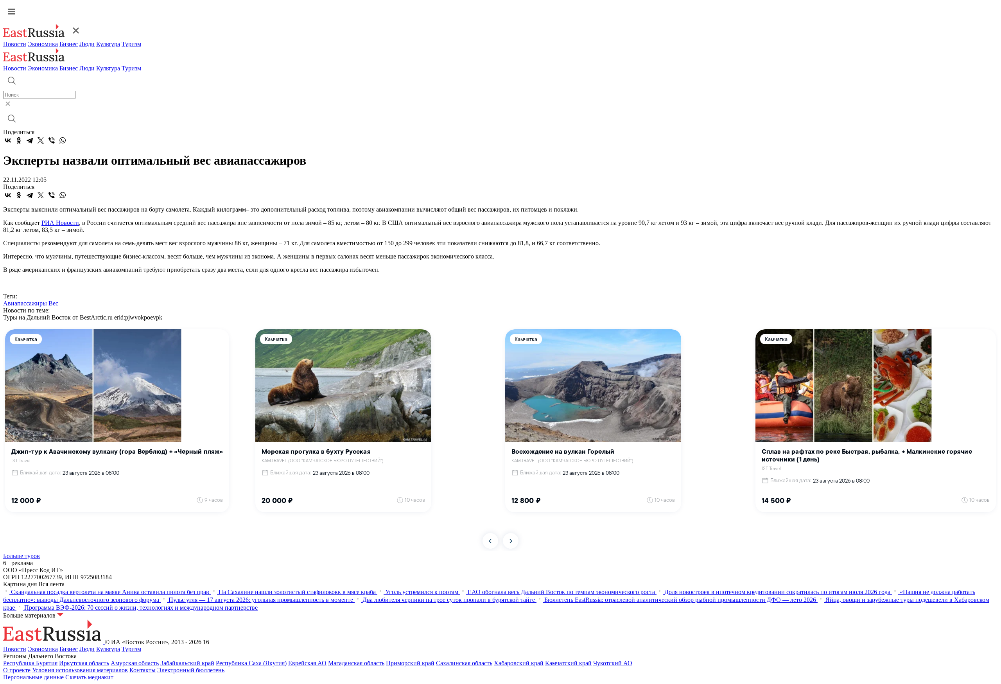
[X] (40, 140)
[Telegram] (29, 140)
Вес (53, 303)
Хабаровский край (519, 663)
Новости (14, 44)
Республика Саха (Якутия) (251, 663)
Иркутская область (84, 663)
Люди (87, 44)
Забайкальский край (187, 663)
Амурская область (135, 663)
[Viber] (51, 140)
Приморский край (410, 663)
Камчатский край (568, 663)
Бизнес (68, 44)
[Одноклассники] (18, 140)
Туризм (131, 44)
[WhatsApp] (62, 140)
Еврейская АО (307, 663)
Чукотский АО (612, 663)
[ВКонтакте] (8, 140)
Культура (108, 44)
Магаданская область (356, 663)
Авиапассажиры (25, 303)
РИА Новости (60, 222)
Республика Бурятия (30, 663)
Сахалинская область (464, 663)
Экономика (43, 44)
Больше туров (21, 556)
